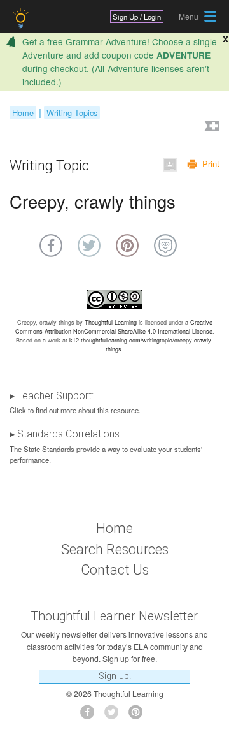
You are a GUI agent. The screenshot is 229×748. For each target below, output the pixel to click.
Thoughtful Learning (111, 322)
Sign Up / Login (137, 16)
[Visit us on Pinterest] (139, 715)
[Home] (22, 18)
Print (210, 164)
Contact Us (115, 570)
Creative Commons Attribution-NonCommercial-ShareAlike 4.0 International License (113, 326)
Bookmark (210, 127)
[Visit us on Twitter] (115, 715)
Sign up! (115, 676)
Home (23, 112)
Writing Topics (71, 112)
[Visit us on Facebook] (91, 715)
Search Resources (115, 549)
